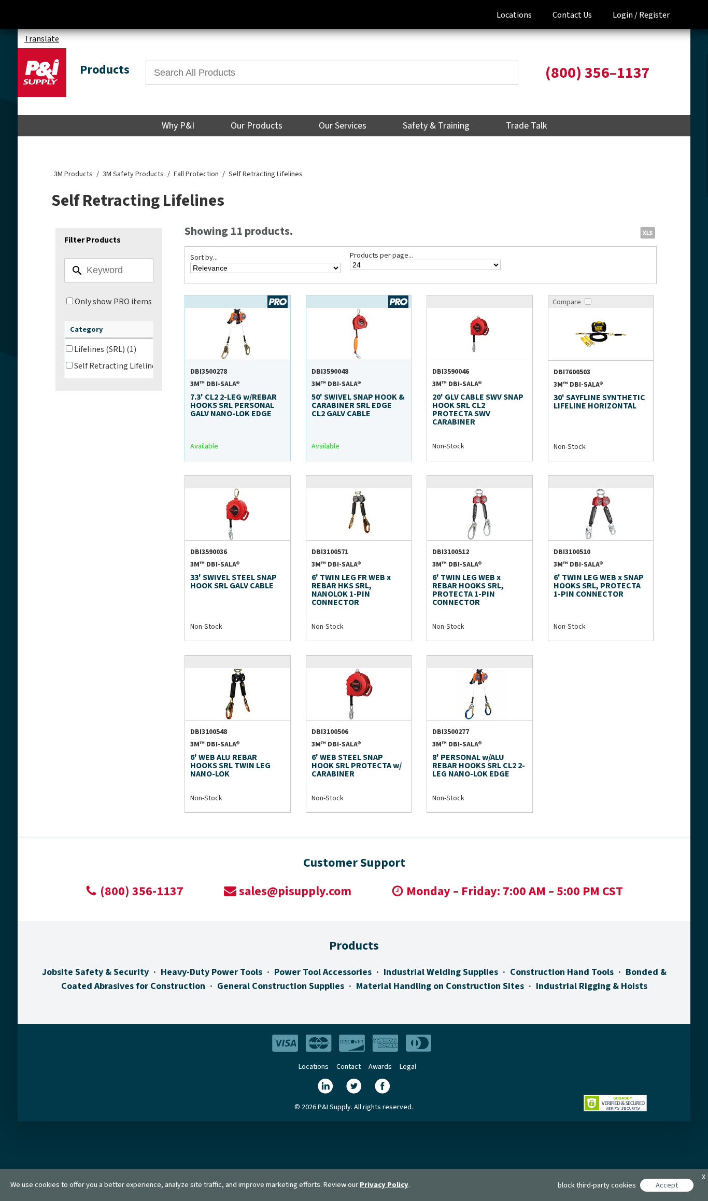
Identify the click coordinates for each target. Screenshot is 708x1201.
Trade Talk (526, 125)
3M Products (73, 174)
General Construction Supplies (280, 986)
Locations (514, 15)
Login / (625, 15)
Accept (667, 1185)
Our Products (256, 125)
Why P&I (178, 125)
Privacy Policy (384, 1184)
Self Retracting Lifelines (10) (124, 366)
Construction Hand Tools (562, 972)
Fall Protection (196, 174)
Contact (348, 1067)
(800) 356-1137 (141, 891)
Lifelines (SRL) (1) (105, 349)
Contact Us (572, 15)
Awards (380, 1067)
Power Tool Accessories (323, 972)
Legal (408, 1067)
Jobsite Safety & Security (95, 972)
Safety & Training (436, 125)
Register (654, 15)
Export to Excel (647, 232)
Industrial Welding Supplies (441, 972)
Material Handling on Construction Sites (440, 986)
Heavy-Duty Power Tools (211, 972)
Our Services (342, 125)
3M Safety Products (133, 174)
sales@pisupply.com (295, 891)
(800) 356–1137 (597, 73)
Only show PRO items (113, 301)
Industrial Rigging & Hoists (591, 986)
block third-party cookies (597, 1185)
